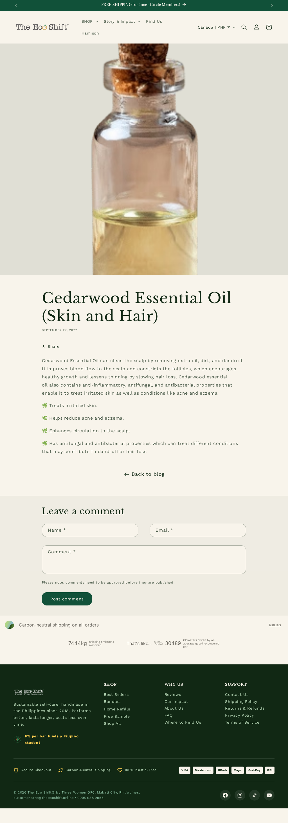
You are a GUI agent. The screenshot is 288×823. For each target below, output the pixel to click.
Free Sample (117, 716)
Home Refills (117, 709)
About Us (174, 708)
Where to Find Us (183, 722)
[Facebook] (225, 795)
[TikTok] (254, 795)
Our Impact (176, 701)
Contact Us (236, 694)
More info (275, 624)
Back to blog (148, 474)
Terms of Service (242, 722)
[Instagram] (240, 795)
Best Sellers (116, 694)
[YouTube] (269, 795)
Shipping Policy (241, 701)
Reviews (173, 694)
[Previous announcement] (16, 5)
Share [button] (54, 346)
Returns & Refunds (244, 708)
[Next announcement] (272, 5)
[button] (89, 21)
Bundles (112, 701)
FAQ (169, 715)
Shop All (112, 723)
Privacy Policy (239, 715)
